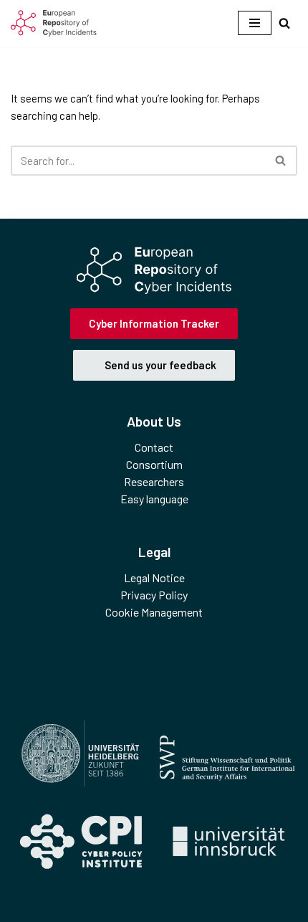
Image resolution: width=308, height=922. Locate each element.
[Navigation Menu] (254, 23)
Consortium (154, 464)
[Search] (284, 23)
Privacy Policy (154, 595)
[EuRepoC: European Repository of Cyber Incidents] (54, 23)
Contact (154, 447)
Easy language (154, 498)
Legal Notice (154, 577)
